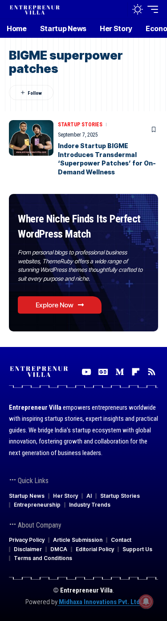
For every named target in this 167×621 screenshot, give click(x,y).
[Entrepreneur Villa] (35, 9)
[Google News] (103, 372)
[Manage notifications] (146, 601)
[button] (118, 9)
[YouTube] (86, 372)
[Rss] (151, 372)
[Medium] (119, 372)
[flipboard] (135, 372)
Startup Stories (80, 124)
